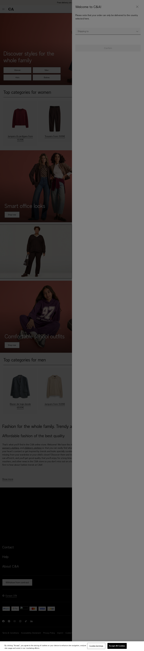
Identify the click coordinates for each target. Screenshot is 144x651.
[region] (72, 646)
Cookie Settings (96, 646)
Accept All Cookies (117, 646)
